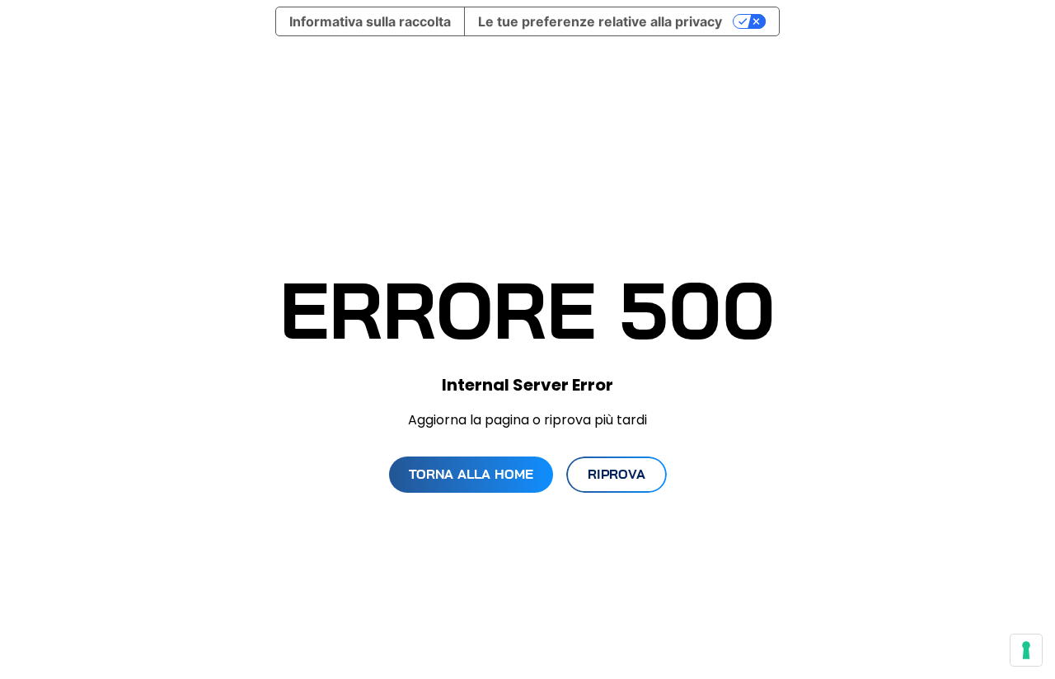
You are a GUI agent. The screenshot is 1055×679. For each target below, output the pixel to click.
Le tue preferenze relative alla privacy (600, 21)
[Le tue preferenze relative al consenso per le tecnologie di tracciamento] (1026, 650)
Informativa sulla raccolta (370, 21)
